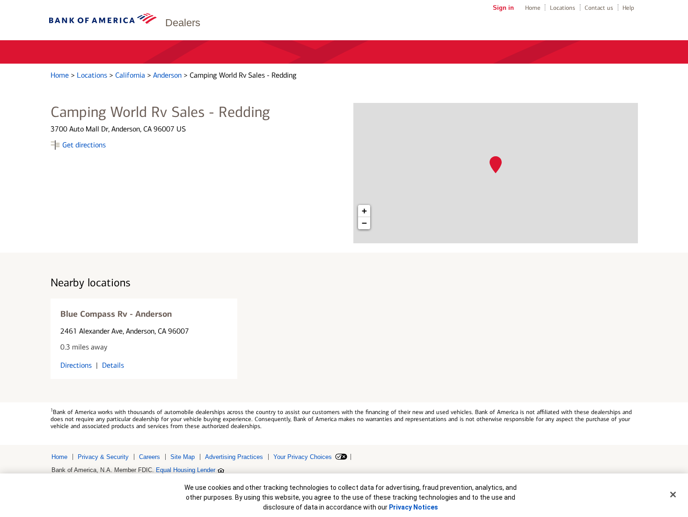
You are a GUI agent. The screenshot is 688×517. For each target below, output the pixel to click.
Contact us (599, 7)
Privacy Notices (413, 507)
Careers (149, 457)
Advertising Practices (234, 457)
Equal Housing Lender (185, 469)
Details (113, 365)
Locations (562, 7)
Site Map (182, 457)
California (131, 75)
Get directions (84, 144)
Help (628, 7)
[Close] (673, 494)
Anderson (168, 75)
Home (533, 7)
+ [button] (364, 211)
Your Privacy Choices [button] (302, 457)
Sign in (503, 7)
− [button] (364, 223)
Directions (76, 365)
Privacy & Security (103, 457)
